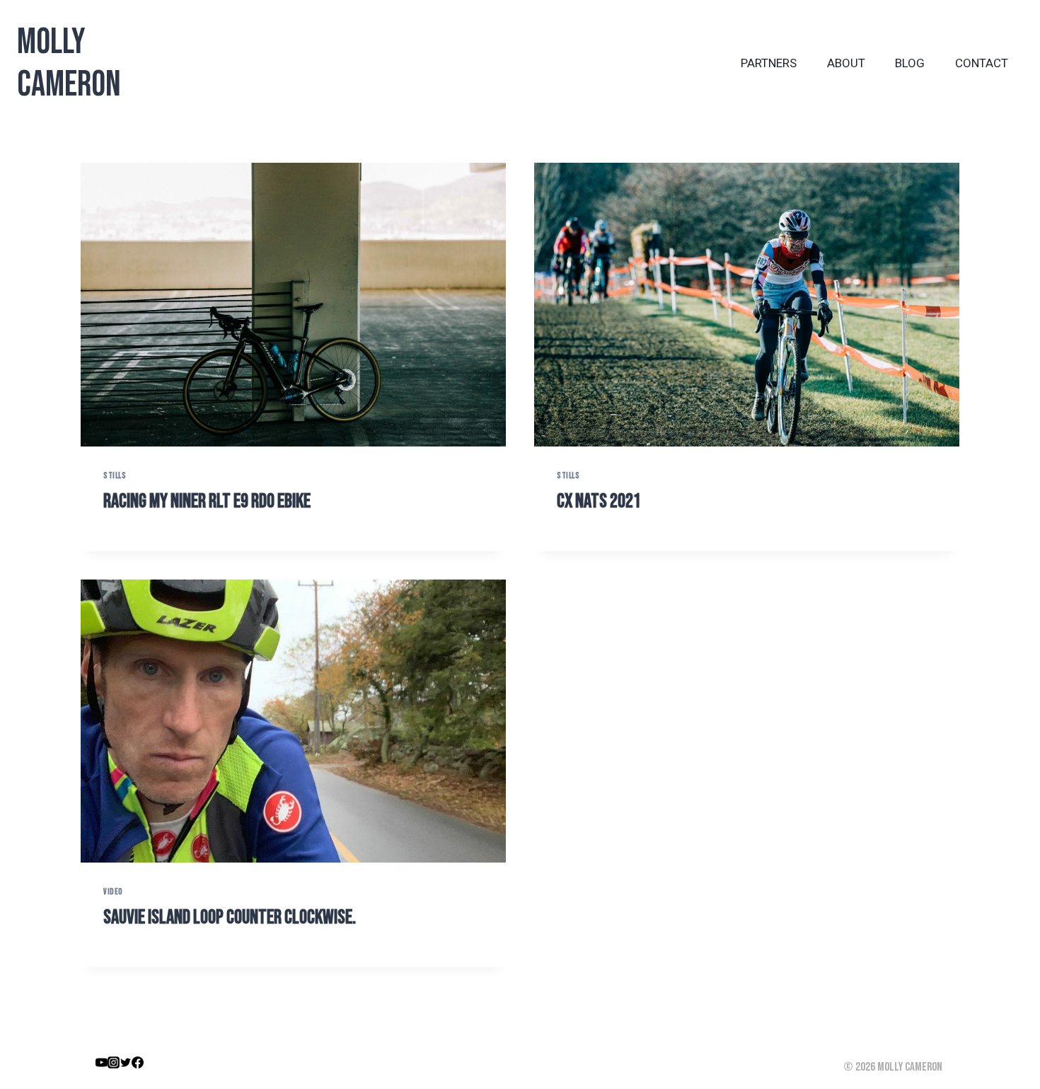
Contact (981, 63)
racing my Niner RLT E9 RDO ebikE (207, 501)
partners (769, 63)
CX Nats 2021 (599, 501)
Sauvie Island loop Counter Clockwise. (229, 917)
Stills (115, 476)
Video (113, 892)
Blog (910, 63)
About (846, 63)
